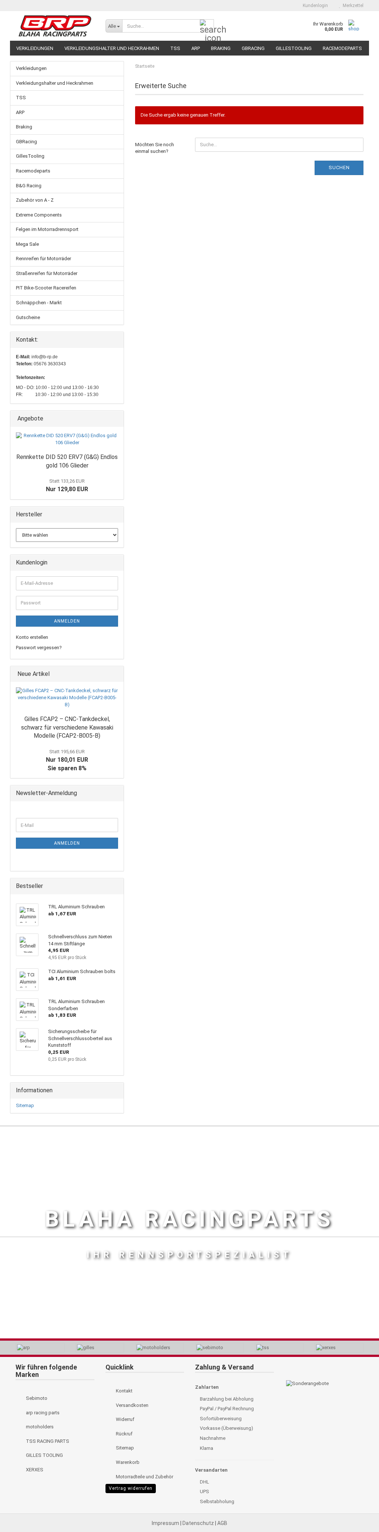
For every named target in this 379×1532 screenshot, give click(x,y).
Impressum (166, 1523)
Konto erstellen (32, 637)
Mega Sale (27, 244)
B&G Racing (28, 185)
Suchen (339, 167)
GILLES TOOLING (44, 1455)
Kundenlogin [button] (314, 5)
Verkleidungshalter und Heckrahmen (111, 48)
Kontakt (124, 1391)
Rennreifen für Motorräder (43, 258)
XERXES (34, 1469)
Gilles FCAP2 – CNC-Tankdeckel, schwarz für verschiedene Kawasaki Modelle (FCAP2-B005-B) (67, 727)
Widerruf (124, 1419)
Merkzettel (352, 5)
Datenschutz (198, 1523)
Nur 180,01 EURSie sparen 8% (67, 760)
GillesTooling (294, 48)
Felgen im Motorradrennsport (47, 229)
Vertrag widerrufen (130, 1488)
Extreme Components (39, 215)
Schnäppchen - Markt (39, 302)
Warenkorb (127, 1462)
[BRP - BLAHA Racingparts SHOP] (55, 26)
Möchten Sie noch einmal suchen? (154, 148)
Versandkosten (131, 1405)
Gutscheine (28, 317)
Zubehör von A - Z (35, 200)
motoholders (39, 1426)
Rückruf (124, 1434)
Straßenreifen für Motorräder (46, 273)
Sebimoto (36, 1398)
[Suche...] (207, 26)
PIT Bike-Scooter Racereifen (46, 288)
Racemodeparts (342, 48)
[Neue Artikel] (116, 674)
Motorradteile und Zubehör (144, 1476)
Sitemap (25, 1105)
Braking (221, 48)
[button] (284, 5)
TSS (175, 48)
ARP (195, 48)
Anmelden (67, 621)
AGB (222, 1523)
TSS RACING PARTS (47, 1441)
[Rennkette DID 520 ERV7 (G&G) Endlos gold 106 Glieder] (67, 439)
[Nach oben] (359, 1510)
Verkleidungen (34, 48)
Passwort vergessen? (39, 647)
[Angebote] (116, 419)
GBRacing (253, 48)
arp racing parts (42, 1412)
